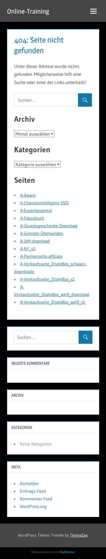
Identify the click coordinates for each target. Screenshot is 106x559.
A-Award (28, 195)
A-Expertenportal (36, 210)
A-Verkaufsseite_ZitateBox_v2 (47, 279)
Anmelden (29, 483)
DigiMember (67, 552)
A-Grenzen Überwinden (41, 233)
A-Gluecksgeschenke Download (48, 225)
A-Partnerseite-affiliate (41, 256)
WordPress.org (33, 506)
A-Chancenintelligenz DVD (44, 202)
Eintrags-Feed (33, 491)
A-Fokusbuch (32, 218)
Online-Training (28, 11)
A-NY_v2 (27, 248)
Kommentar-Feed (36, 498)
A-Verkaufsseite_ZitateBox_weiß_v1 (52, 302)
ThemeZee (79, 535)
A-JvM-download (35, 241)
